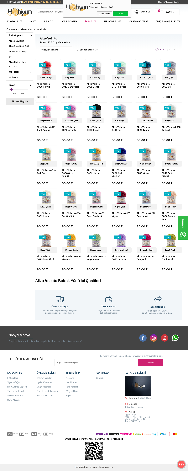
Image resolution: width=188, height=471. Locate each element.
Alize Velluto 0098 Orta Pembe (68, 173)
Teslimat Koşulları (44, 378)
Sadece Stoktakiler (89, 50)
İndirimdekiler (72, 387)
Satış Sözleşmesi (44, 387)
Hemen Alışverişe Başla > (169, 2)
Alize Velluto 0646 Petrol (143, 85)
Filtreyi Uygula (20, 101)
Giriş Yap (136, 12)
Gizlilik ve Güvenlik (45, 395)
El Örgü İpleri (15, 21)
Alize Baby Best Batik (19, 46)
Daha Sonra (104, 13)
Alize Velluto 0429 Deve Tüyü (45, 258)
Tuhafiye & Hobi (113, 21)
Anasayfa (70, 378)
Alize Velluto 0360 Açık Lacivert (118, 173)
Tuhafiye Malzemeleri (16, 391)
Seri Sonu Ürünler (15, 395)
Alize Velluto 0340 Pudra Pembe (168, 173)
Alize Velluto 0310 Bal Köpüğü (71, 214)
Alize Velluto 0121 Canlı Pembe (46, 128)
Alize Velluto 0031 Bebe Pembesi (96, 214)
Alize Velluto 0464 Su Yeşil (119, 85)
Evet (121, 13)
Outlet (92, 21)
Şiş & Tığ (48, 21)
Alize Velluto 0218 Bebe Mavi (146, 214)
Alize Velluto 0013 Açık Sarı (46, 171)
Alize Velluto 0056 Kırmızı (43, 85)
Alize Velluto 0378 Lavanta (69, 128)
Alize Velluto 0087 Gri (168, 85)
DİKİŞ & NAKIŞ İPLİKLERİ (168, 21)
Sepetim (69, 395)
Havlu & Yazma (69, 21)
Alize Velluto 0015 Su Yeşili (171, 128)
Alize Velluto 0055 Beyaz (93, 85)
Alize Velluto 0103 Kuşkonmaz (96, 258)
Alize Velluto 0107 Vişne (121, 214)
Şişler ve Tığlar (13, 382)
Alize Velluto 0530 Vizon (143, 171)
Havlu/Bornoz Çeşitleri (17, 387)
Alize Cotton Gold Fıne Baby (17, 65)
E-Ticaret (85, 467)
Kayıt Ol (146, 12)
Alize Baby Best (16, 41)
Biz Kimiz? (99, 378)
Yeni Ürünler (71, 382)
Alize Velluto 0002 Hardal (93, 171)
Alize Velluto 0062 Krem (43, 214)
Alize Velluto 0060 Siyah (93, 128)
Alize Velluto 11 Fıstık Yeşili (169, 258)
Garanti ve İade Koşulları (47, 391)
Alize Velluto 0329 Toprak (143, 128)
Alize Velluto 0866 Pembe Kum (168, 216)
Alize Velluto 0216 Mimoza (71, 258)
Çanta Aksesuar (138, 21)
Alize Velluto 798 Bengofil (145, 258)
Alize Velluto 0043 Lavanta (119, 258)
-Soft (78, 467)
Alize (33, 21)
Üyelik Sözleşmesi (44, 382)
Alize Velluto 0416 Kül (118, 128)
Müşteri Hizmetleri (74, 391)
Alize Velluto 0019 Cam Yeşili (70, 85)
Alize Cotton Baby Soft (17, 54)
